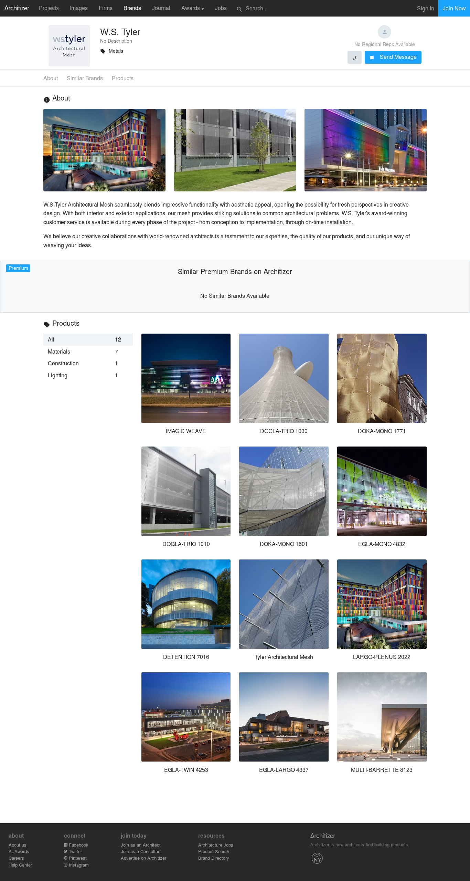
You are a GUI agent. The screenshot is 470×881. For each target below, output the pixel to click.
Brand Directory (213, 857)
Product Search (213, 851)
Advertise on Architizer (143, 857)
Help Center (20, 864)
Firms (106, 8)
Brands (132, 8)
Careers (16, 857)
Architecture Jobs (215, 844)
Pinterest (77, 857)
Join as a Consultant (141, 851)
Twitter (74, 851)
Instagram (78, 864)
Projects (49, 8)
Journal (161, 8)
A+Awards (19, 851)
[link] (88, 339)
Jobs (221, 8)
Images (79, 8)
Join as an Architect (141, 844)
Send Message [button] (393, 57)
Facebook (77, 844)
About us (17, 844)
